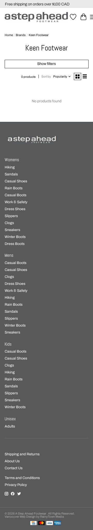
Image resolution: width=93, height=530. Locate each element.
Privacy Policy (16, 485)
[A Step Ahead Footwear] (36, 17)
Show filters (46, 64)
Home (9, 35)
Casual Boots (15, 195)
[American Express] (57, 523)
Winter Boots (15, 237)
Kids (8, 344)
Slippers (11, 216)
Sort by (46, 76)
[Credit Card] (33, 523)
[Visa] (49, 523)
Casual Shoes (16, 181)
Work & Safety (16, 202)
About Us (12, 461)
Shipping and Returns (22, 454)
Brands (21, 35)
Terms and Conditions (22, 478)
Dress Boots (15, 244)
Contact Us (13, 468)
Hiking (10, 167)
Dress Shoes (15, 209)
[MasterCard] (41, 523)
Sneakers (12, 230)
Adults (10, 426)
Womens (12, 160)
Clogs (9, 223)
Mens (9, 255)
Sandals (11, 174)
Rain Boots (13, 188)
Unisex (10, 419)
